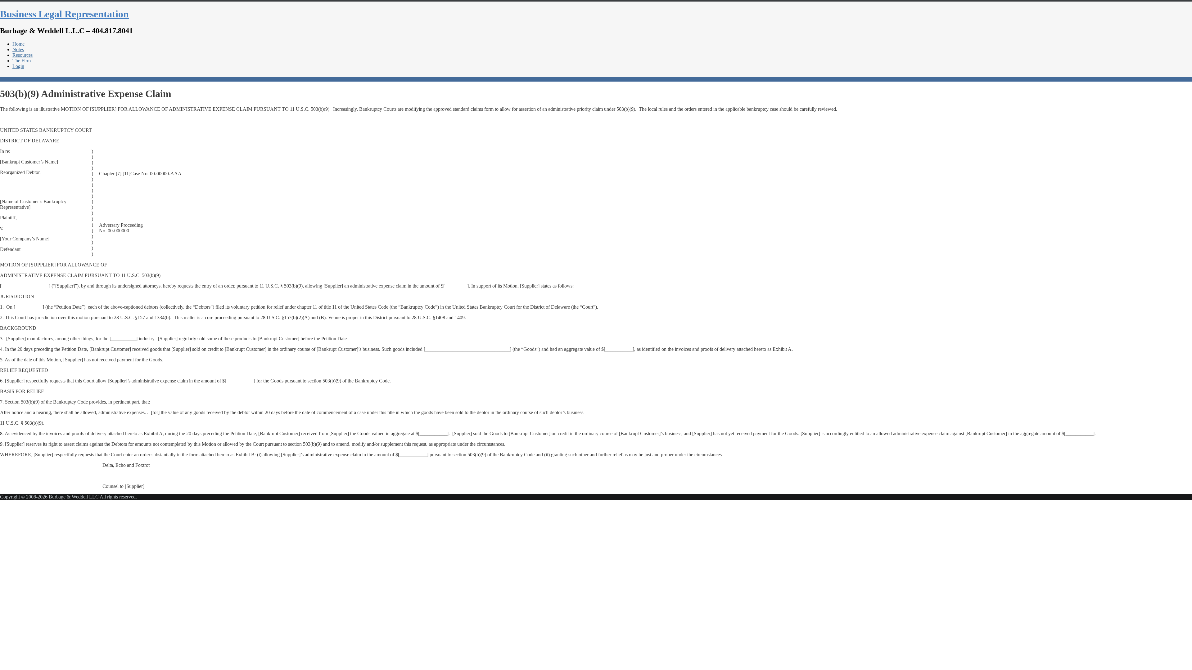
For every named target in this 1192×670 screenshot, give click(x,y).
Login (18, 66)
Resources (22, 55)
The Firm (21, 60)
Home (18, 44)
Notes (18, 49)
